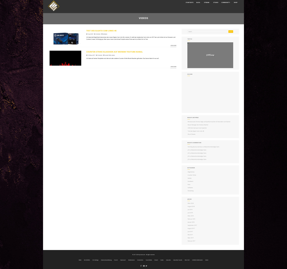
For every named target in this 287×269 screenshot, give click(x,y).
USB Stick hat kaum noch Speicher (197, 128)
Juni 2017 (190, 231)
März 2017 (191, 238)
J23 (188, 150)
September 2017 (192, 225)
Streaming (191, 191)
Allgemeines (191, 172)
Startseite (189, 2)
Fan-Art (116, 260)
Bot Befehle (87, 260)
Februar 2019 (191, 219)
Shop (235, 2)
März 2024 (191, 203)
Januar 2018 (191, 222)
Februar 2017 (191, 241)
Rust (189, 184)
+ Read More (173, 45)
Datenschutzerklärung (106, 260)
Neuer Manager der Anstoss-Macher (198, 125)
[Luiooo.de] (53, 12)
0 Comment (97, 34)
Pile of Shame (191, 134)
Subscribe (168, 260)
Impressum (123, 260)
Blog (198, 2)
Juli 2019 (190, 209)
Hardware (105, 34)
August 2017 (191, 228)
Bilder (80, 260)
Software (190, 187)
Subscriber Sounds (177, 260)
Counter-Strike (108, 55)
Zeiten (206, 260)
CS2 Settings (95, 260)
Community (225, 2)
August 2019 (191, 206)
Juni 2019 (190, 213)
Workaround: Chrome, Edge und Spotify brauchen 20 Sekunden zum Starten (209, 122)
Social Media (149, 260)
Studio (215, 2)
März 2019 (191, 216)
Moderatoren (131, 260)
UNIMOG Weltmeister (197, 260)
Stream (206, 2)
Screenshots (140, 260)
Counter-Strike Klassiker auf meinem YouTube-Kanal (114, 52)
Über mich (187, 260)
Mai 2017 (190, 235)
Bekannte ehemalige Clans (211, 147)
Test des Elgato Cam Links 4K (101, 30)
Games (113, 55)
